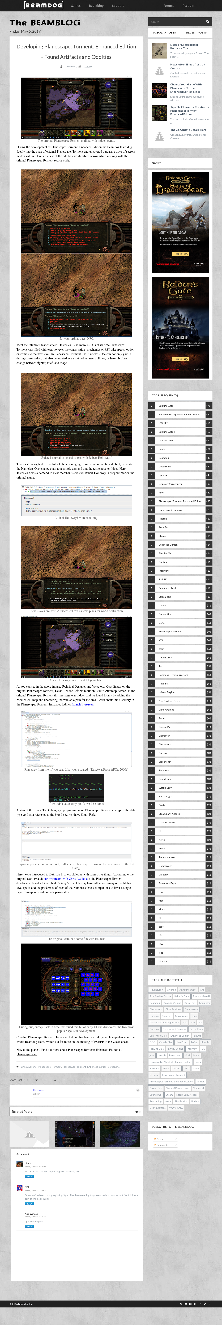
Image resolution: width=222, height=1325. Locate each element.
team (161, 648)
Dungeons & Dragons (170, 509)
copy (161, 926)
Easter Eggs (165, 796)
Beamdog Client (167, 588)
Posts (159, 1138)
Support (118, 6)
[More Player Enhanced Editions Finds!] (30, 1134)
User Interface (167, 822)
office (162, 848)
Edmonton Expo (167, 883)
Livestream (165, 466)
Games (76, 6)
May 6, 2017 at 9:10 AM (35, 1166)
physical (163, 961)
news (162, 492)
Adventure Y (166, 657)
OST (161, 917)
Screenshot (114, 1066)
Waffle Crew (165, 787)
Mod (161, 900)
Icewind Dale (166, 440)
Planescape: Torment (49, 1066)
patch (162, 449)
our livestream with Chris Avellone (66, 878)
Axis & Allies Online (169, 700)
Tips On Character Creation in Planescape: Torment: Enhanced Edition (189, 110)
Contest (163, 561)
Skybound (164, 770)
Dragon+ (163, 874)
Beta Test (164, 527)
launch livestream (83, 704)
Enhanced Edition (168, 544)
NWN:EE (163, 423)
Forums (169, 6)
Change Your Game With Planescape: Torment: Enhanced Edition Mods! (186, 88)
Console (163, 752)
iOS (161, 640)
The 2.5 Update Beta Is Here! (188, 129)
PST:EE (163, 579)
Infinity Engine (166, 692)
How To (163, 891)
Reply (29, 1176)
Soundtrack (165, 779)
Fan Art (163, 718)
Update (163, 475)
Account (188, 6)
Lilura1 (29, 1163)
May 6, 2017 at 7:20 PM (35, 1190)
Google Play (165, 726)
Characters (165, 744)
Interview (164, 570)
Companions (165, 865)
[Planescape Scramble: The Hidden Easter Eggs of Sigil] (121, 1134)
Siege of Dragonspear (170, 483)
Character (164, 735)
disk (161, 943)
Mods (162, 909)
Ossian (162, 805)
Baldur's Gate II (167, 431)
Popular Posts (164, 32)
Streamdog (165, 596)
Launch (162, 605)
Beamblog (96, 6)
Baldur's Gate (166, 405)
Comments (162, 1145)
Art (160, 666)
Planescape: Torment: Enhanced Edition (84, 1066)
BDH (27, 1187)
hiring (162, 839)
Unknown (38, 1090)
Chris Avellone (29, 1066)
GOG (162, 622)
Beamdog (164, 457)
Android (163, 518)
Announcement (167, 857)
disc (161, 935)
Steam (162, 535)
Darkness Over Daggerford (173, 674)
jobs (161, 952)
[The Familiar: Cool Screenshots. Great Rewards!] (76, 1134)
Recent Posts (196, 32)
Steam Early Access (169, 813)
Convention (165, 614)
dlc (160, 831)
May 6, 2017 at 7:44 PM (35, 1216)
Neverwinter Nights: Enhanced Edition (179, 414)
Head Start (164, 683)
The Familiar (165, 553)
